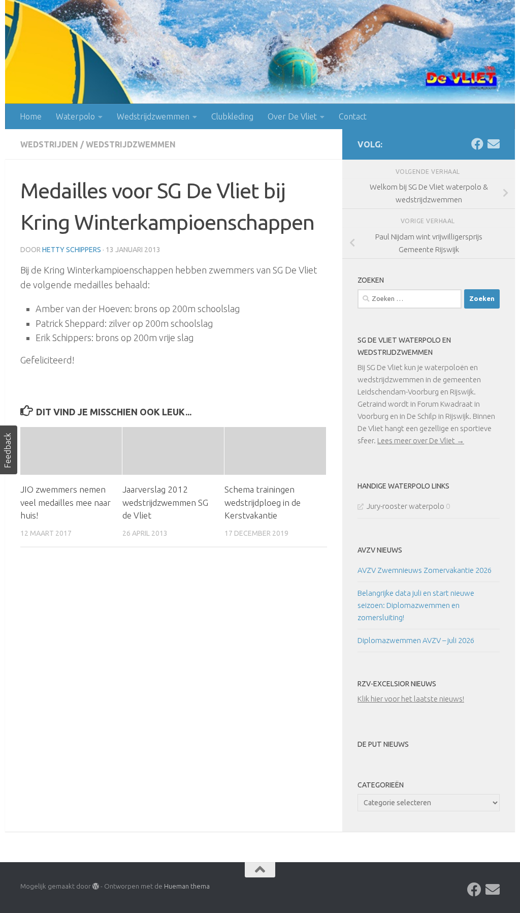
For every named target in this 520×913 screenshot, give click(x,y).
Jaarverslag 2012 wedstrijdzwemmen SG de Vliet (165, 502)
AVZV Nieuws (380, 550)
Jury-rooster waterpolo (405, 506)
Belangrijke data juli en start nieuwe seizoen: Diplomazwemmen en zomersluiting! (416, 605)
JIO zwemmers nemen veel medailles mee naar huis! (65, 502)
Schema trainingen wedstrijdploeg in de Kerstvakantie (262, 502)
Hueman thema (187, 886)
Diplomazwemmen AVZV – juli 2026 (416, 640)
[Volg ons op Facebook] (477, 144)
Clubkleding (232, 116)
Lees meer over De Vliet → (420, 440)
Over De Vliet (292, 116)
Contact (353, 116)
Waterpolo (75, 116)
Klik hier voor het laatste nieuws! (411, 698)
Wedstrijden (49, 144)
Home (31, 116)
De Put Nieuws (383, 744)
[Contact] (494, 144)
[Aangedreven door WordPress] (95, 886)
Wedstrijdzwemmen (153, 116)
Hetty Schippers (71, 250)
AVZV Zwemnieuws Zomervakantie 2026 (425, 570)
